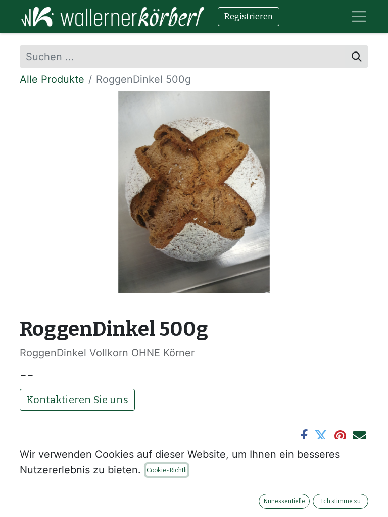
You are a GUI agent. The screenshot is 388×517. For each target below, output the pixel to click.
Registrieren (248, 16)
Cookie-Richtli (167, 470)
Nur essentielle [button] (284, 501)
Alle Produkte (52, 79)
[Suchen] (356, 56)
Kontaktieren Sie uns (77, 400)
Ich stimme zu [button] (341, 501)
